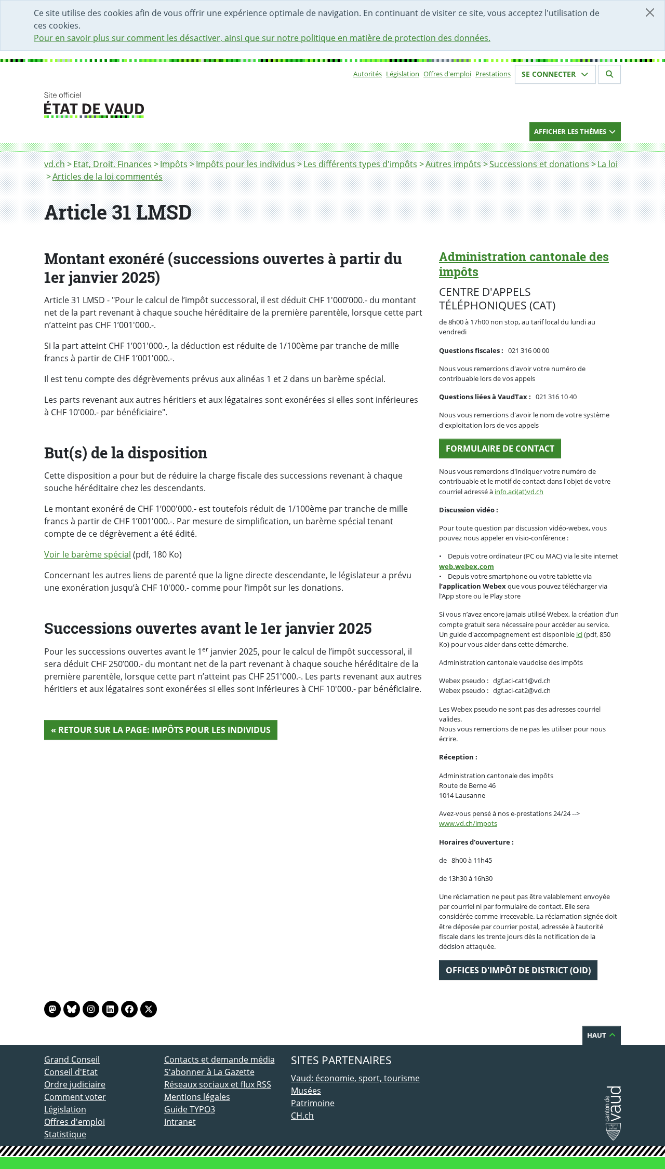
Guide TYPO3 (189, 1109)
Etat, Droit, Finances (112, 164)
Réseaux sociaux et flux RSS (217, 1084)
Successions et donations (539, 164)
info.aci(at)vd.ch (519, 491)
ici (579, 634)
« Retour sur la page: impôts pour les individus (161, 730)
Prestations (493, 73)
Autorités (367, 73)
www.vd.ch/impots (468, 823)
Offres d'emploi (447, 73)
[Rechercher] (609, 74)
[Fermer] (649, 12)
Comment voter (75, 1097)
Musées (306, 1090)
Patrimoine (313, 1103)
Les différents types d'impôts (360, 164)
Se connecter (550, 74)
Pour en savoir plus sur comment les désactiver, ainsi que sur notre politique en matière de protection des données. (262, 38)
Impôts (174, 164)
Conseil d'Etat (71, 1072)
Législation (402, 73)
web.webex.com (466, 566)
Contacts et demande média (219, 1059)
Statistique (65, 1134)
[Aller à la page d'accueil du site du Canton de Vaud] (159, 105)
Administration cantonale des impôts (524, 264)
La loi (607, 164)
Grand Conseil (72, 1059)
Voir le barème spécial (87, 554)
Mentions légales (197, 1097)
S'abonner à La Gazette (209, 1072)
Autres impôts (453, 164)
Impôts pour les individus (245, 164)
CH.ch (302, 1115)
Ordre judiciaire (74, 1084)
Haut (597, 1035)
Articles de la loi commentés (107, 176)
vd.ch (54, 164)
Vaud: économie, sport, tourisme (355, 1078)
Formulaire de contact (500, 448)
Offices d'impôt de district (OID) (518, 970)
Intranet (180, 1121)
